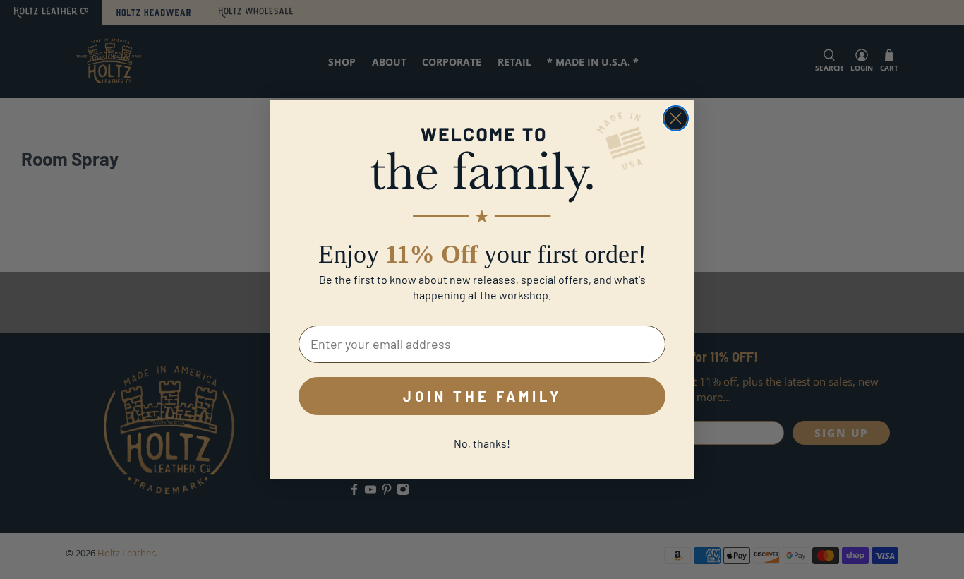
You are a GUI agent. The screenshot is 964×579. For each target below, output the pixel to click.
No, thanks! (482, 443)
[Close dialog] (675, 118)
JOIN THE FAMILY (482, 396)
